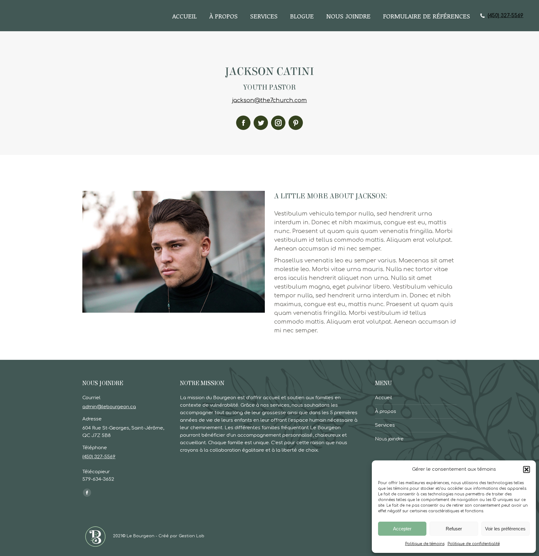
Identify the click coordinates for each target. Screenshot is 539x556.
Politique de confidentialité (474, 544)
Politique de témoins (424, 544)
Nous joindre (389, 439)
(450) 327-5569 (505, 15)
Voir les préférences (505, 528)
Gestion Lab (191, 536)
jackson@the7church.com (269, 100)
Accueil (383, 397)
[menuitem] (184, 15)
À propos (385, 411)
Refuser (454, 528)
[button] (526, 469)
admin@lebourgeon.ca (109, 407)
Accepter (402, 528)
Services (385, 425)
